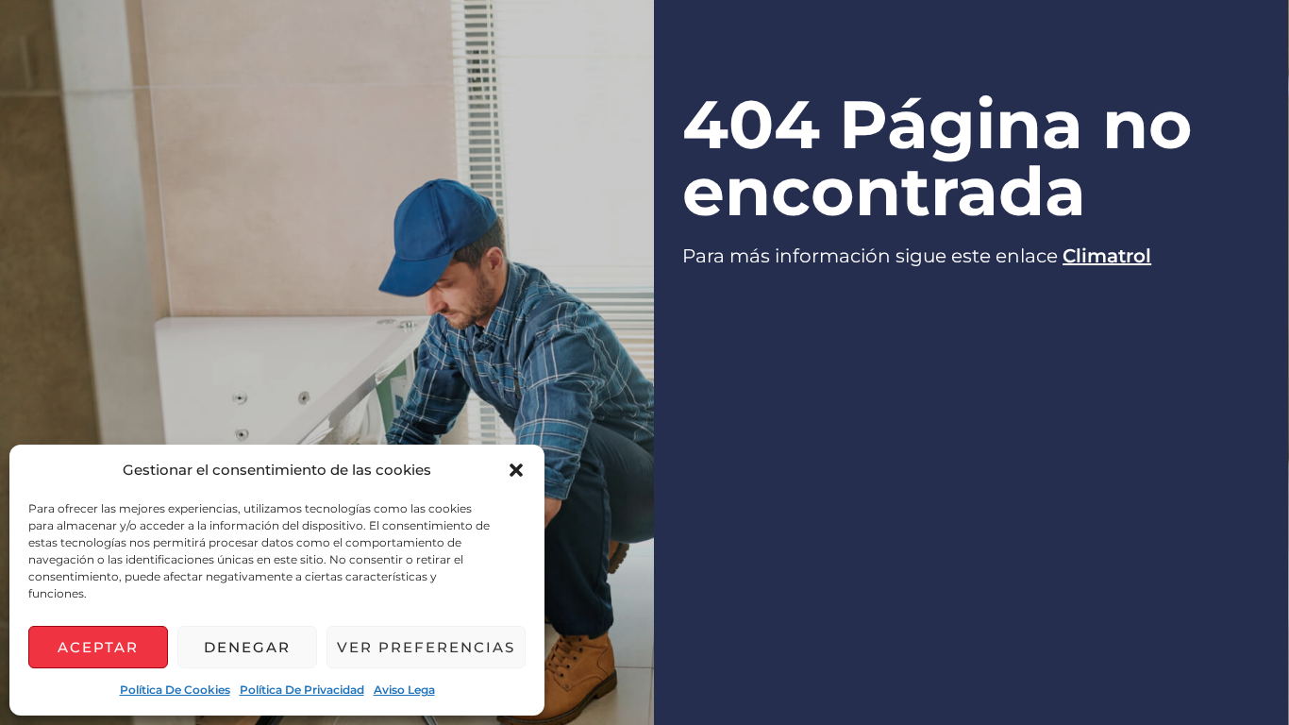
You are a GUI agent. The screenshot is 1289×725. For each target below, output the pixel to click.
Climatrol (1107, 255)
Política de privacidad (302, 690)
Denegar (247, 647)
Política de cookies (175, 690)
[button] (516, 470)
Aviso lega (404, 690)
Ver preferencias (426, 647)
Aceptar (98, 647)
